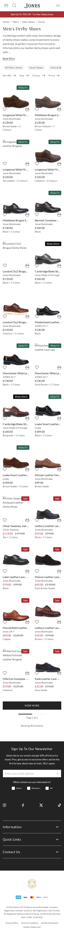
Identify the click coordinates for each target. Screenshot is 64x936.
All (51, 788)
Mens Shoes (28, 21)
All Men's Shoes (13, 67)
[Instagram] (4, 805)
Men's (19, 788)
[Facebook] (23, 805)
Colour (36, 75)
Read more (9, 58)
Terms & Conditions (29, 923)
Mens (16, 21)
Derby (41, 21)
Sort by (7, 75)
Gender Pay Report (49, 923)
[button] (32, 705)
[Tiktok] (59, 805)
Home (6, 21)
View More (32, 705)
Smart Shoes (36, 67)
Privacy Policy (12, 923)
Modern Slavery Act (32, 927)
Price (52, 75)
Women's (36, 788)
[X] (41, 805)
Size (21, 75)
